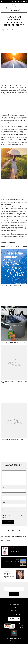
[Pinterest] (18, 1)
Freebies (14, 602)
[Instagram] (21, 1)
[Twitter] (15, 1)
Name (3, 487)
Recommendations (11, 242)
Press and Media (14, 604)
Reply (2, 540)
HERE (9, 204)
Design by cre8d (14, 640)
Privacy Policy (14, 610)
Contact (14, 607)
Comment (4, 469)
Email (3, 494)
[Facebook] (13, 1)
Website (3, 502)
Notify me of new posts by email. (10, 517)
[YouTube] (24, 1)
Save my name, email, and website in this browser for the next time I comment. (14, 512)
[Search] (27, 1)
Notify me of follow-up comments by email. (12, 515)
